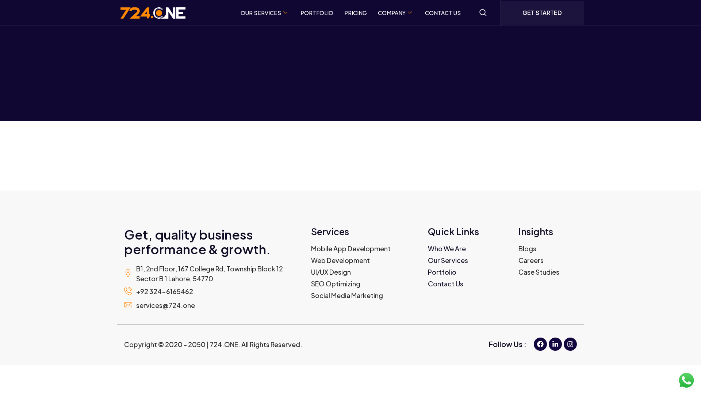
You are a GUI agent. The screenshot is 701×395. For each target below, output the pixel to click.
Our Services (261, 12)
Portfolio (316, 12)
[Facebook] (540, 344)
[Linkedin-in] (555, 344)
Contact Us (443, 12)
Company (392, 12)
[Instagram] (570, 344)
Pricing (355, 12)
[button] (483, 12)
